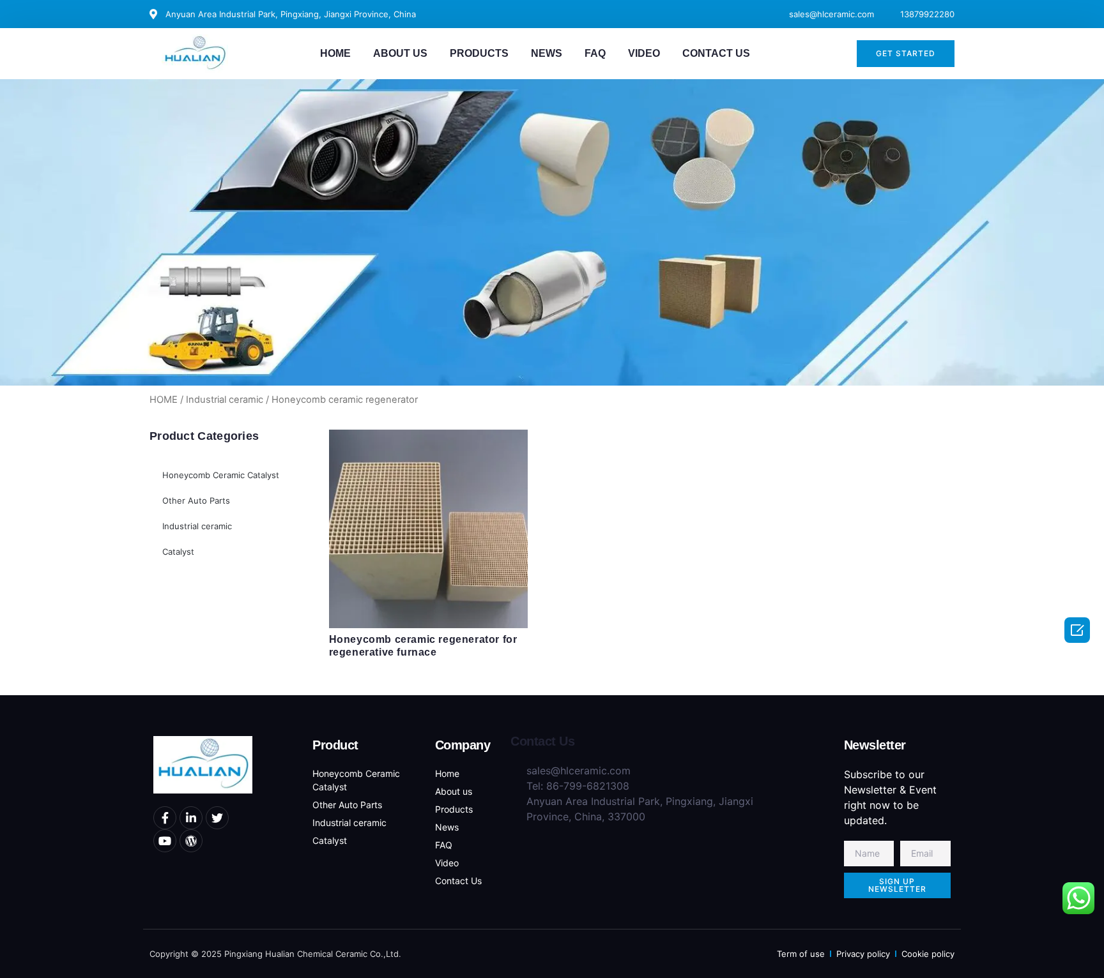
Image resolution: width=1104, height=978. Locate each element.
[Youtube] (164, 840)
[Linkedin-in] (191, 817)
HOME (335, 53)
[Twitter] (217, 817)
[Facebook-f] (164, 817)
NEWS (546, 53)
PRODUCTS (479, 53)
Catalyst (178, 551)
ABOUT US (400, 53)
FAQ (595, 53)
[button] (905, 53)
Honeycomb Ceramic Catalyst (220, 475)
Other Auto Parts (196, 500)
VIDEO (644, 53)
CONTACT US (716, 53)
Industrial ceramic (224, 399)
